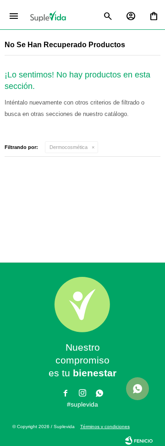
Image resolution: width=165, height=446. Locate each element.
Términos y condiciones (105, 426)
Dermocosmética (69, 147)
